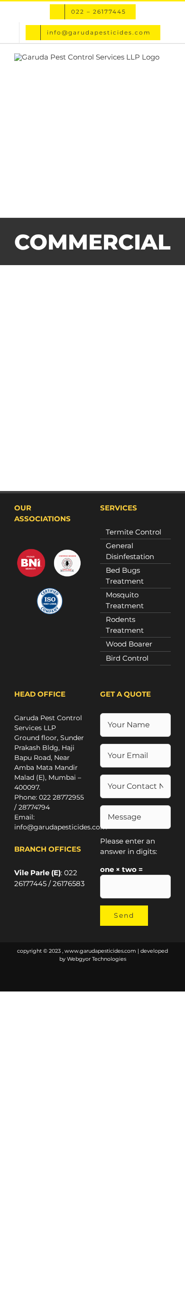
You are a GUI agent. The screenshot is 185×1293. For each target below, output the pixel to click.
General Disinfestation (130, 551)
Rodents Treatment (125, 625)
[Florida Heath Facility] (92, 324)
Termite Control (133, 531)
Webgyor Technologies (96, 959)
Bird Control (127, 658)
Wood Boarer (129, 643)
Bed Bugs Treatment (125, 576)
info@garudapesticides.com (60, 827)
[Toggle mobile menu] (167, 203)
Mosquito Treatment (125, 600)
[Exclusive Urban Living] (92, 400)
